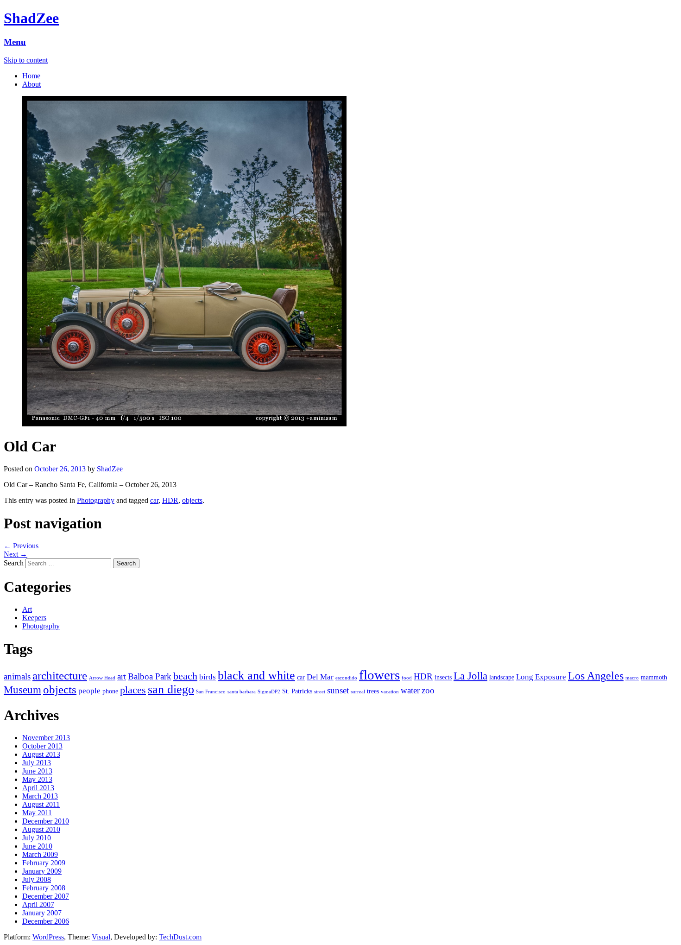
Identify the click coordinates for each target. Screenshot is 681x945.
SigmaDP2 (269, 691)
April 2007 (38, 904)
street (319, 691)
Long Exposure (541, 676)
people (89, 690)
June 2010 (37, 846)
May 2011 (37, 813)
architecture (59, 675)
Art (27, 609)
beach (185, 676)
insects (443, 677)
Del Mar (320, 676)
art (121, 676)
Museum (22, 690)
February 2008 (43, 888)
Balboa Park (149, 676)
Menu (15, 42)
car (154, 500)
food (407, 677)
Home (31, 76)
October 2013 (42, 746)
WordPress (48, 937)
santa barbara (241, 691)
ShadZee (31, 18)
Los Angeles (596, 676)
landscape (501, 677)
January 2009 (42, 871)
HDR (170, 500)
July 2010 (36, 838)
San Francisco (211, 691)
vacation (390, 691)
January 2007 (42, 913)
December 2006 (45, 921)
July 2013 (36, 763)
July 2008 (36, 879)
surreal (358, 691)
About (31, 84)
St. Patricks (297, 691)
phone (110, 691)
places (133, 690)
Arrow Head (102, 677)
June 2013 (37, 771)
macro (632, 677)
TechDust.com (180, 937)
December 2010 (45, 821)
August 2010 (41, 829)
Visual (101, 937)
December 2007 (45, 896)
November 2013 (46, 738)
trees (373, 691)
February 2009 (43, 863)
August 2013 (41, 754)
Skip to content (26, 60)
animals (17, 676)
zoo (428, 690)
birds (207, 676)
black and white (256, 675)
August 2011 (41, 804)
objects (192, 500)
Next (15, 554)
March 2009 (40, 854)
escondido (346, 677)
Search (14, 563)
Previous (21, 546)
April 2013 (38, 788)
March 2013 (40, 796)
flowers (379, 674)
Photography (95, 500)
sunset (338, 690)
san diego (171, 689)
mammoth (654, 677)
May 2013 (37, 779)
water (410, 690)
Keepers (34, 618)
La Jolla (470, 676)
